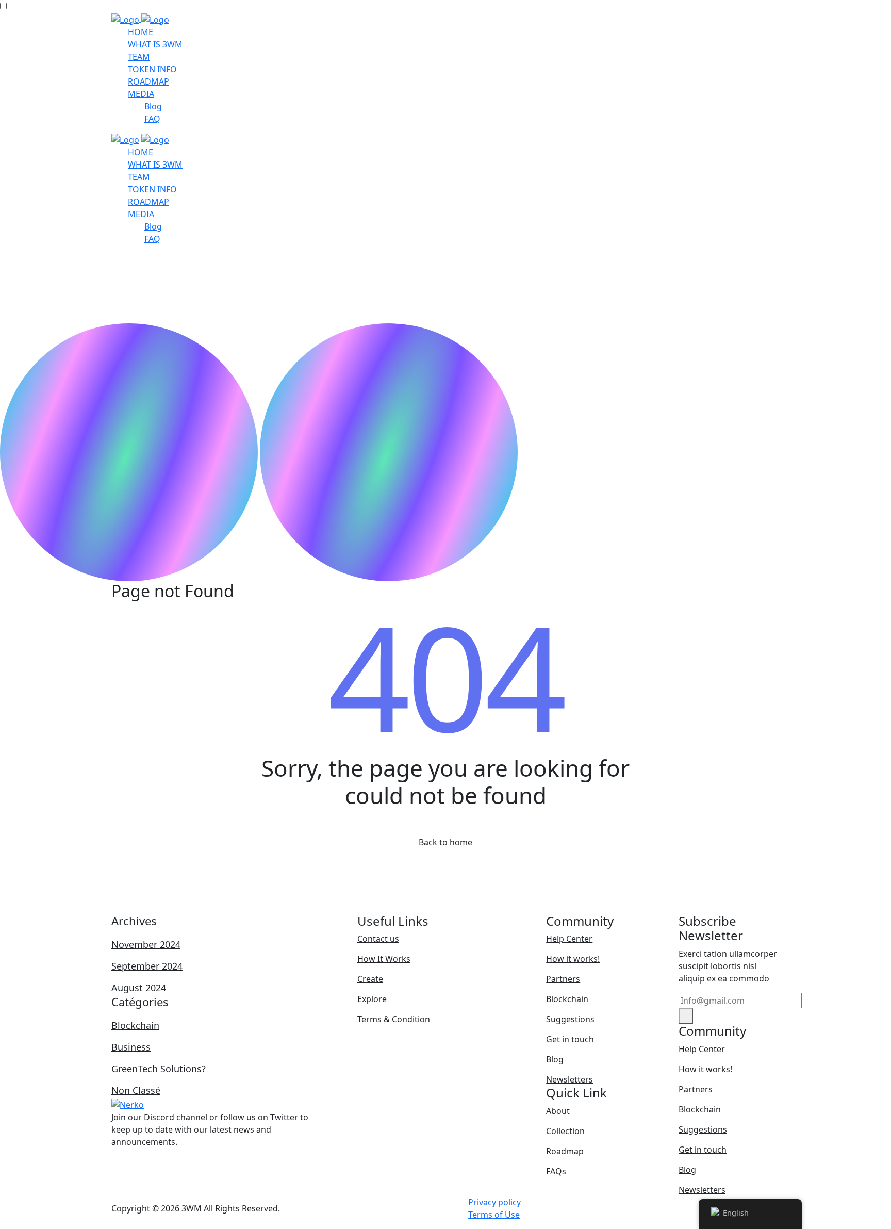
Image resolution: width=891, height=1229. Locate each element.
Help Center (569, 938)
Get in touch (570, 1039)
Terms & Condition (393, 1019)
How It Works (383, 958)
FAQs (556, 1171)
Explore (372, 999)
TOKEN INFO (152, 69)
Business (131, 1047)
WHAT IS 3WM (155, 44)
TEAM (139, 56)
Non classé (135, 1090)
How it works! (573, 958)
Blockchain (135, 1025)
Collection (565, 1131)
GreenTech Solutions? (158, 1068)
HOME (140, 32)
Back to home (445, 842)
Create (370, 979)
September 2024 (147, 966)
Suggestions (570, 1019)
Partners (563, 979)
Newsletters (569, 1079)
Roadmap (565, 1151)
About (558, 1111)
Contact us (378, 938)
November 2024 (145, 944)
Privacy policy (494, 1202)
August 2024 (138, 987)
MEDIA (141, 94)
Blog (153, 106)
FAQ (152, 118)
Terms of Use (494, 1214)
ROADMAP (148, 81)
